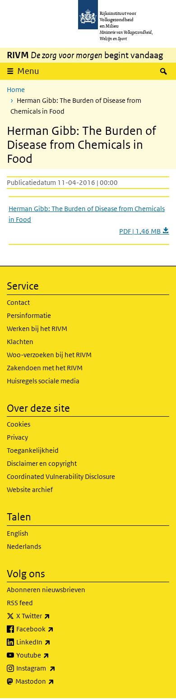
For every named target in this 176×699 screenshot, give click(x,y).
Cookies (18, 424)
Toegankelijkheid (33, 450)
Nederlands (24, 546)
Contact (18, 302)
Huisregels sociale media (43, 381)
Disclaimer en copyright (42, 463)
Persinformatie (29, 315)
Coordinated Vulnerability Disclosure (61, 476)
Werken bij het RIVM (37, 328)
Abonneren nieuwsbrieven (46, 589)
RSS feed (20, 602)
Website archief (30, 489)
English (17, 533)
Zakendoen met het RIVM (45, 367)
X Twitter (53, 615)
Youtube (52, 654)
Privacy (17, 437)
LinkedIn (53, 641)
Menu (28, 71)
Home (16, 89)
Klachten (20, 341)
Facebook (54, 628)
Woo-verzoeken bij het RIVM (49, 354)
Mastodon (54, 680)
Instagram (55, 667)
